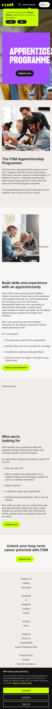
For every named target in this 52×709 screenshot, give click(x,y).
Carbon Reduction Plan (26, 647)
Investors (26, 634)
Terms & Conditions (26, 664)
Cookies (26, 659)
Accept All (26, 690)
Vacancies (26, 587)
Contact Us (26, 578)
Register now (25, 73)
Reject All (26, 704)
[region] (26, 688)
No (22, 22)
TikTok (26, 613)
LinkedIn (26, 608)
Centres (26, 583)
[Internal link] (7, 4)
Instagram (26, 604)
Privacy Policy (26, 655)
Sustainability (26, 642)
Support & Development (16, 368)
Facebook (26, 595)
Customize (26, 697)
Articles (26, 621)
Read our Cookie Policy (22, 683)
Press (26, 625)
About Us (26, 638)
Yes (10, 22)
